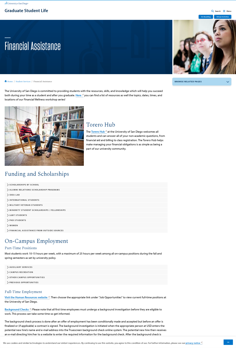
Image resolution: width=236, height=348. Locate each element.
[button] (201, 81)
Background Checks (17, 309)
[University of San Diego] (16, 3)
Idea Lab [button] (14, 195)
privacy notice (193, 342)
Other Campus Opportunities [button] (27, 277)
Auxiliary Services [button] (21, 267)
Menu (229, 11)
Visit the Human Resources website (26, 297)
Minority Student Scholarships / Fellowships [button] (37, 210)
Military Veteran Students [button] (26, 205)
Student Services (23, 81)
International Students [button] (24, 200)
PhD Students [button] (17, 220)
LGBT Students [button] (18, 215)
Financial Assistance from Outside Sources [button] (36, 230)
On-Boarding (206, 17)
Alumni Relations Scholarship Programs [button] (34, 189)
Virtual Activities (222, 17)
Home (10, 81)
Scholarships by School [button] (24, 184)
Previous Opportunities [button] (24, 282)
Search (218, 11)
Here (78, 95)
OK (228, 342)
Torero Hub (98, 131)
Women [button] (13, 225)
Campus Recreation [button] (21, 272)
